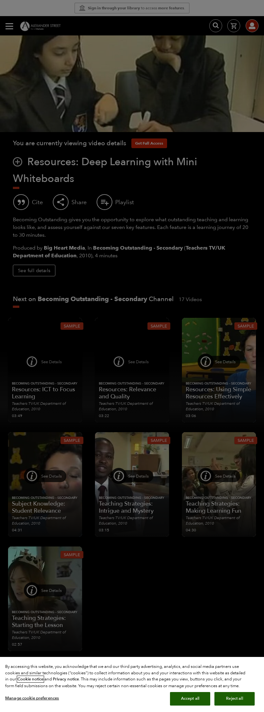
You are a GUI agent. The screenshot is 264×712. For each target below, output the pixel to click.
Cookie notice (30, 679)
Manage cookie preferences (32, 698)
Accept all (190, 698)
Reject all (234, 698)
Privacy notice (66, 679)
